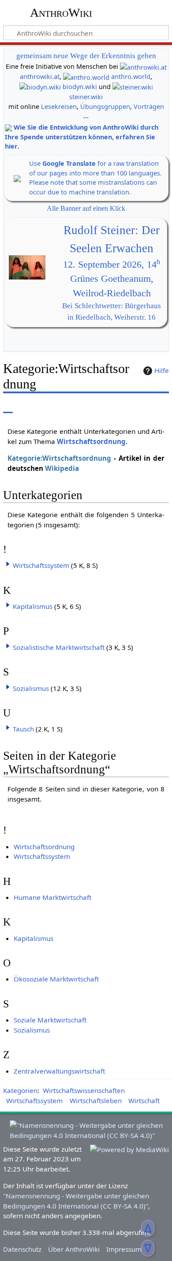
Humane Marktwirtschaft (52, 897)
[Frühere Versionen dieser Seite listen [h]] (141, 407)
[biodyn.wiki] (40, 86)
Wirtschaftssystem (41, 565)
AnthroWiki (61, 13)
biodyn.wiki (80, 86)
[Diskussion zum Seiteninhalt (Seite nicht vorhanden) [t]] (28, 407)
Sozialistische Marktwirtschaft (59, 647)
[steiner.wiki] (132, 86)
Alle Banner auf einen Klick (86, 208)
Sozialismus (31, 688)
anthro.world (130, 76)
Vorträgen (149, 106)
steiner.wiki (86, 97)
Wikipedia (62, 468)
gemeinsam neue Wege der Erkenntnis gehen (86, 56)
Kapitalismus (32, 606)
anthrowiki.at (40, 76)
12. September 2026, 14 (111, 264)
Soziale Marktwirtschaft (50, 1019)
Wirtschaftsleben (96, 1100)
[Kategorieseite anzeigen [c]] (8, 407)
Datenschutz (22, 1249)
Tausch (23, 728)
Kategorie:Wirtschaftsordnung (59, 458)
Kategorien (20, 1090)
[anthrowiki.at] (143, 66)
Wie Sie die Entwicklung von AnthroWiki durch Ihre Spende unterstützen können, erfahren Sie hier (81, 136)
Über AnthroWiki (74, 1249)
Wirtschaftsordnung (91, 441)
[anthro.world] (86, 76)
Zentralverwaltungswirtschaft (59, 1071)
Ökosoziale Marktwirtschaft (56, 978)
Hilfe (161, 370)
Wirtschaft (144, 1100)
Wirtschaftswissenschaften (84, 1090)
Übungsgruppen (105, 106)
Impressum (124, 1249)
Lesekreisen (59, 106)
